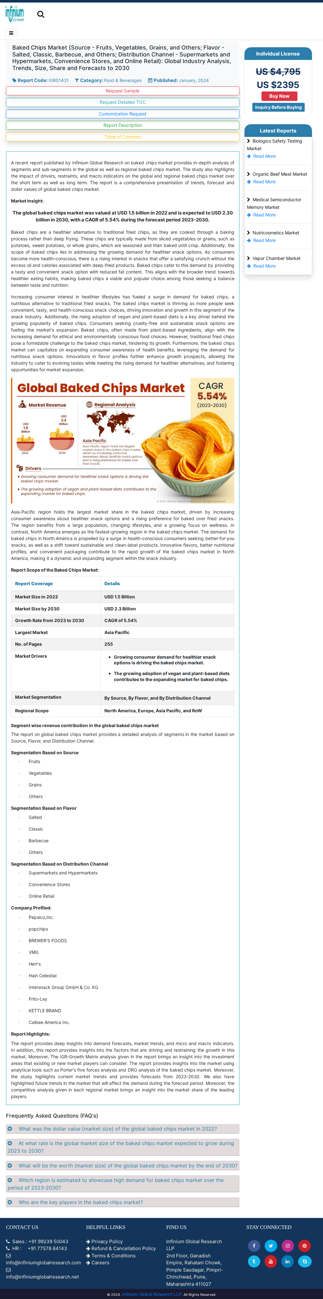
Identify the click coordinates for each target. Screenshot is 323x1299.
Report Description (122, 125)
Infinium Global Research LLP (152, 1294)
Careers (99, 1263)
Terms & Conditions (113, 1256)
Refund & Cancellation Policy (123, 1248)
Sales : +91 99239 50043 (39, 1241)
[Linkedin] (287, 1261)
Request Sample (122, 90)
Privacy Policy (106, 1241)
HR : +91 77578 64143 (39, 1248)
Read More (264, 156)
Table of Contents (122, 136)
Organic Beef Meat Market (280, 174)
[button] (254, 1246)
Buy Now (279, 96)
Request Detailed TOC (123, 102)
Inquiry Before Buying (278, 107)
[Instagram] (288, 1246)
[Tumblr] (254, 1261)
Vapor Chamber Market (277, 258)
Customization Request (122, 113)
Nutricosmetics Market (276, 232)
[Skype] (305, 1261)
